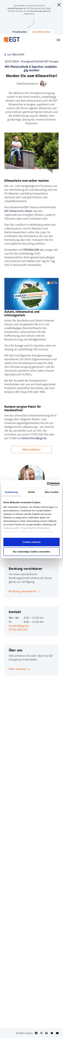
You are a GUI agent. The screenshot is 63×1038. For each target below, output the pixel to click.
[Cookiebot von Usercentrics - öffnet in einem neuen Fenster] (47, 484)
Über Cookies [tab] (52, 492)
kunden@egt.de (19, 625)
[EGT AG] (10, 39)
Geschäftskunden (41, 32)
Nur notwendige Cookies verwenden (31, 551)
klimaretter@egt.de (33, 438)
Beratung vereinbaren (22, 591)
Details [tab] (31, 492)
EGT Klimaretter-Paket (18, 211)
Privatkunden (20, 32)
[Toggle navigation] (58, 40)
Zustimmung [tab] (11, 492)
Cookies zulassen (32, 542)
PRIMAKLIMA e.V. (33, 249)
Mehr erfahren (31, 449)
